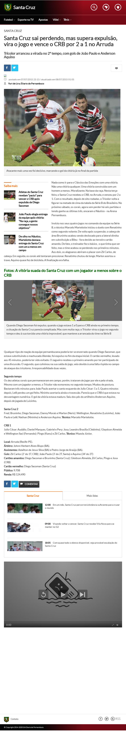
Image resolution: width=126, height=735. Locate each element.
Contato (14, 719)
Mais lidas (92, 495)
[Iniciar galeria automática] (12, 287)
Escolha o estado (106, 7)
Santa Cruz (33, 495)
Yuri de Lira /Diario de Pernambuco (26, 83)
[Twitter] (107, 720)
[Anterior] (8, 300)
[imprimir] (116, 68)
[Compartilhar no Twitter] (14, 68)
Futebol (8, 19)
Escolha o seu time (118, 7)
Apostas (43, 19)
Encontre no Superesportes (94, 7)
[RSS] (115, 720)
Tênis (66, 19)
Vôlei (56, 19)
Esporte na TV (26, 19)
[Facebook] (101, 720)
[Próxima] (116, 300)
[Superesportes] (7, 720)
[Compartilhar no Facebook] (7, 68)
